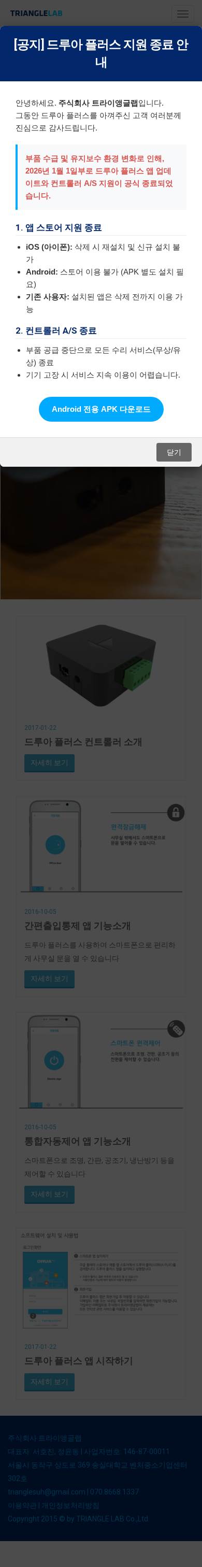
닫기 (174, 452)
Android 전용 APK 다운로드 (101, 409)
